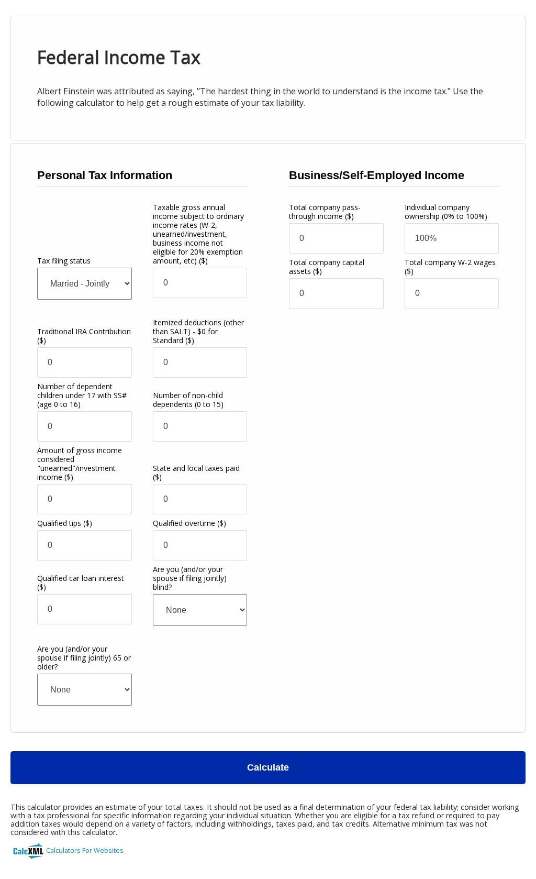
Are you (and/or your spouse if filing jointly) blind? (190, 578)
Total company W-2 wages (450, 266)
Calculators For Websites (85, 850)
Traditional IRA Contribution (84, 335)
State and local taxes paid (196, 472)
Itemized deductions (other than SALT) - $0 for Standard (198, 331)
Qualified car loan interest (80, 582)
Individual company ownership (446, 211)
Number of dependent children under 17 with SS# (82, 395)
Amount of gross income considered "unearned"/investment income (79, 463)
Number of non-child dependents (188, 399)
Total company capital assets (326, 266)
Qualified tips (64, 523)
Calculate (268, 767)
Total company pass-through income (325, 211)
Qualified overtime (189, 523)
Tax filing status (64, 261)
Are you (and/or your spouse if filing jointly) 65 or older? (84, 658)
